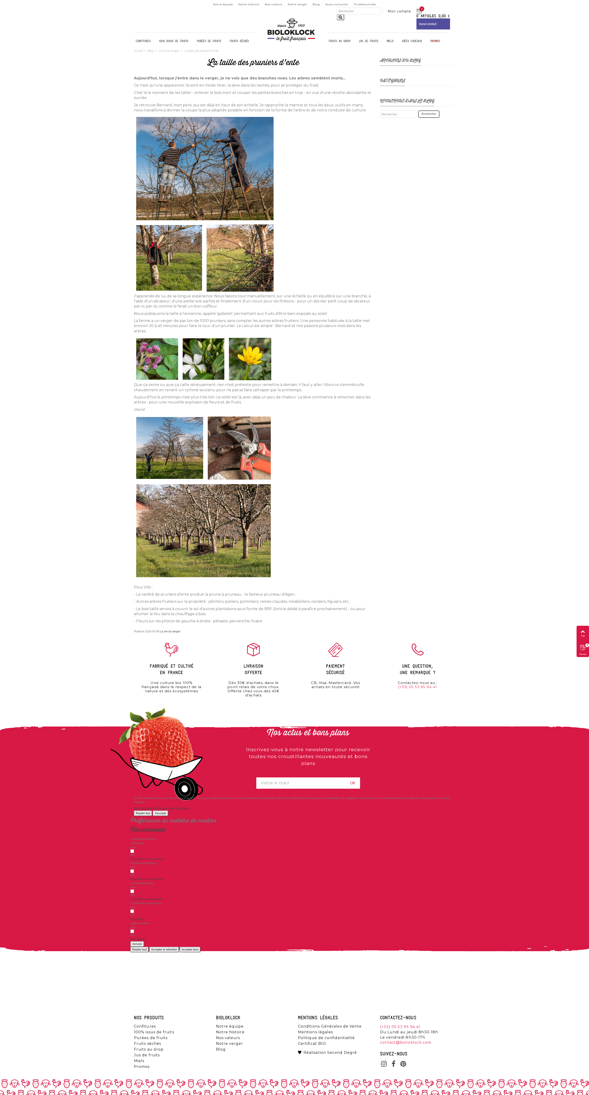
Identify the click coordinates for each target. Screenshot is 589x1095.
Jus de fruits (368, 41)
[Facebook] (394, 1064)
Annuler (137, 944)
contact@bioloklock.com (406, 1042)
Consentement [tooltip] (147, 830)
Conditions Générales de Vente (330, 1026)
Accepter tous (190, 949)
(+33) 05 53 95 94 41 (417, 687)
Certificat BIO (312, 1044)
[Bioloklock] (291, 41)
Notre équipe (223, 4)
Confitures (143, 41)
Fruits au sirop (339, 41)
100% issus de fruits (173, 41)
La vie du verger (170, 631)
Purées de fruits (209, 41)
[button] (146, 859)
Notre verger (297, 4)
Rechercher (429, 114)
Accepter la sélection (164, 949)
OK (352, 783)
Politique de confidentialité (326, 1038)
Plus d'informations (146, 808)
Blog (316, 4)
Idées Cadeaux (412, 41)
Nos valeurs (273, 4)
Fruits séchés (239, 41)
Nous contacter (337, 4)
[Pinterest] (403, 1064)
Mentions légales (315, 1032)
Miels (390, 41)
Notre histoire (248, 4)
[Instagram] (384, 1064)
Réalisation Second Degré (330, 1053)
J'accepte (160, 813)
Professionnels (365, 4)
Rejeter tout (143, 813)
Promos (435, 41)
